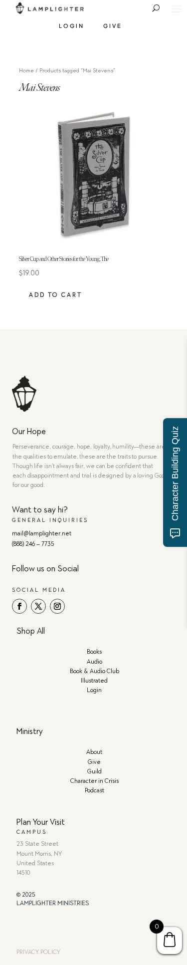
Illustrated (94, 680)
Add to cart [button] (55, 294)
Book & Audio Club (94, 671)
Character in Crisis (94, 780)
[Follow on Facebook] (19, 606)
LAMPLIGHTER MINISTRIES (52, 903)
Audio (94, 661)
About (94, 751)
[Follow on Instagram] (57, 606)
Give (112, 25)
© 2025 (25, 894)
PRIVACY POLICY (38, 952)
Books (94, 651)
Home (26, 70)
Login (71, 25)
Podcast (94, 790)
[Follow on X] (38, 606)
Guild (94, 771)
